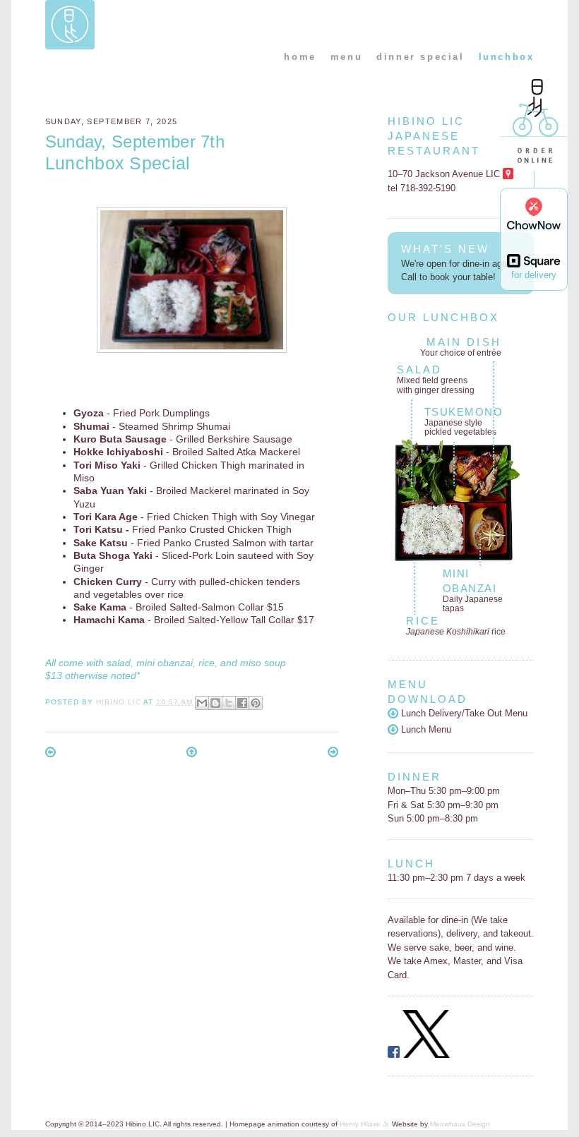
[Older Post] (333, 754)
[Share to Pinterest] (256, 703)
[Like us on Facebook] (394, 1054)
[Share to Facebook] (242, 703)
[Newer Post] (50, 754)
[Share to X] (229, 703)
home (300, 57)
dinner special (420, 57)
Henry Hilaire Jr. (365, 1124)
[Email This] (202, 703)
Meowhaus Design (460, 1124)
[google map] (508, 174)
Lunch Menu (424, 729)
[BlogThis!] (215, 703)
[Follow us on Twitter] (426, 1054)
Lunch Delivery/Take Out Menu (462, 713)
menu (346, 57)
